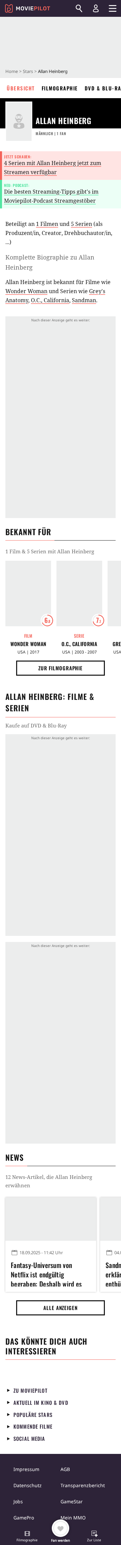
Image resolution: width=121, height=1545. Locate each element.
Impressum (26, 1469)
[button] (27, 1537)
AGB (65, 1469)
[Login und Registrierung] (95, 8)
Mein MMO (73, 1517)
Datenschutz (27, 1485)
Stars (28, 71)
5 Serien (81, 224)
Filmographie (60, 88)
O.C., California (50, 300)
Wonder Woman (26, 291)
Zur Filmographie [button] (60, 668)
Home (11, 71)
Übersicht (21, 88)
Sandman (84, 300)
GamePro (23, 1517)
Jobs (18, 1501)
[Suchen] (79, 8)
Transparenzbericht (83, 1485)
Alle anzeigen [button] (60, 1307)
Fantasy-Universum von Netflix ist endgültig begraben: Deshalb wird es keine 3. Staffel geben (46, 1273)
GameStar (72, 1501)
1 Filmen (47, 224)
